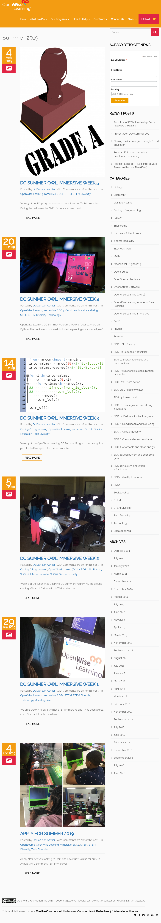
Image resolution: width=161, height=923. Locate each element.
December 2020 (123, 581)
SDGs (60, 193)
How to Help (80, 19)
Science (118, 336)
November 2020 (123, 589)
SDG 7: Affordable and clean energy (134, 447)
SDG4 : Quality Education (128, 477)
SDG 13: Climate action (127, 382)
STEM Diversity (82, 193)
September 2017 (123, 719)
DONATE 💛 (148, 19)
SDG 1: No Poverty (91, 569)
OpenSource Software (127, 286)
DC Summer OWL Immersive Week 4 (59, 299)
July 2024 (119, 558)
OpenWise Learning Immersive (38, 193)
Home (22, 19)
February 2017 (122, 742)
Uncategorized (43, 700)
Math (117, 256)
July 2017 (119, 727)
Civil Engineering (123, 202)
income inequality (124, 240)
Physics (118, 328)
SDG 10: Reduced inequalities (130, 351)
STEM (68, 193)
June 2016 (119, 773)
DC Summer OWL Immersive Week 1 (59, 684)
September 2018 (123, 650)
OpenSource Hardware (127, 279)
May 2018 (119, 681)
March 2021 (120, 573)
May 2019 (119, 619)
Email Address (119, 59)
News (131, 19)
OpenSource (27, 844)
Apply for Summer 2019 (47, 833)
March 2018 (120, 696)
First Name (116, 70)
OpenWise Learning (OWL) (64, 569)
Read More (32, 217)
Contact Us (117, 19)
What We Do (37, 19)
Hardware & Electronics (127, 233)
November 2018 (123, 642)
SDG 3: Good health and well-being (77, 310)
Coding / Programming (33, 429)
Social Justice (121, 492)
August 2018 (121, 658)
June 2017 (119, 734)
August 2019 (121, 596)
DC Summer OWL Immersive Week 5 (59, 182)
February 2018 (122, 704)
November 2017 (123, 711)
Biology (118, 187)
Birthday (115, 89)
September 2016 (123, 757)
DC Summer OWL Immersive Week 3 (59, 418)
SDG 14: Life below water (34, 574)
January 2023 (121, 566)
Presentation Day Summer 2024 (132, 133)
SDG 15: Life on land (125, 397)
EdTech (118, 218)
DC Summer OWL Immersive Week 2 (59, 558)
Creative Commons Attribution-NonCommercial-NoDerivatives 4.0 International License (87, 911)
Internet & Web (122, 248)
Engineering (120, 225)
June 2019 (119, 612)
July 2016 (119, 765)
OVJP (117, 321)
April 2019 (119, 627)
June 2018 (119, 673)
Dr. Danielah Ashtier (44, 189)
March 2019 (120, 635)
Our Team (100, 19)
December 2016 (123, 750)
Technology (54, 315)
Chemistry (119, 194)
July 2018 (119, 665)
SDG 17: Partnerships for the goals (133, 416)
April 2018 (119, 688)
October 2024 (122, 550)
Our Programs (59, 19)
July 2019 (119, 604)
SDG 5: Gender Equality (63, 574)
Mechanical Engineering (127, 264)
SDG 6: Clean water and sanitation (133, 439)
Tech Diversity (41, 433)
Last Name (116, 79)
